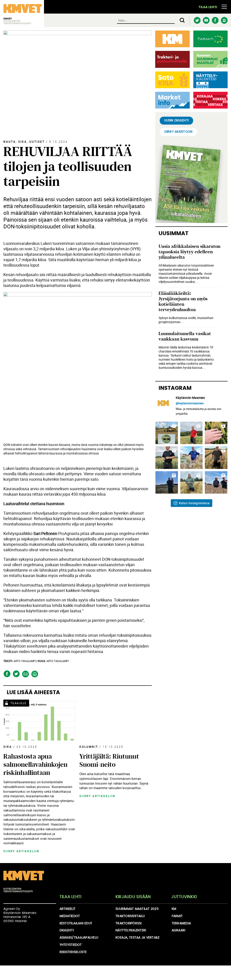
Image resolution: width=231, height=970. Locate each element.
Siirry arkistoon (178, 131)
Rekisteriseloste (73, 952)
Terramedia (181, 923)
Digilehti (67, 930)
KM (174, 909)
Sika (22, 141)
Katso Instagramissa (194, 503)
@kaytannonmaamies (190, 403)
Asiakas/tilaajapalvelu (79, 937)
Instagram (224, 20)
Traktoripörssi (129, 923)
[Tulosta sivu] (34, 673)
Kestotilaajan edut (76, 923)
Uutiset (37, 141)
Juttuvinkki (184, 897)
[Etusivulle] (23, 881)
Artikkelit (68, 909)
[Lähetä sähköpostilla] (25, 673)
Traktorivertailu (130, 916)
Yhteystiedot (71, 944)
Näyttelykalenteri (131, 930)
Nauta (9, 141)
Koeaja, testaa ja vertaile (138, 937)
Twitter (197, 20)
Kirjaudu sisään (133, 897)
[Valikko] (224, 6)
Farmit (177, 916)
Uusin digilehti (176, 120)
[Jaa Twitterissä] (16, 673)
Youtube (206, 20)
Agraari (178, 930)
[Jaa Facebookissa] (6, 673)
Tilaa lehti (208, 7)
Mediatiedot (70, 916)
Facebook (215, 20)
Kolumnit (88, 746)
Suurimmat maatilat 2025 (137, 909)
